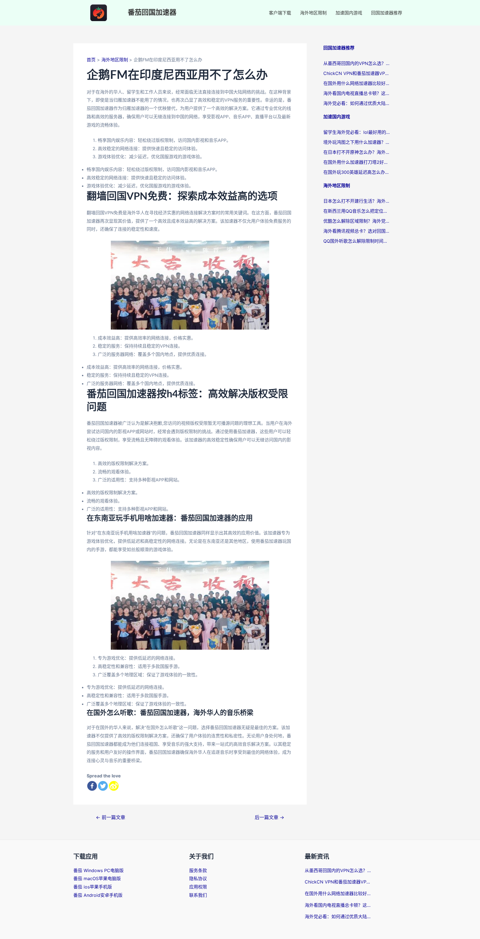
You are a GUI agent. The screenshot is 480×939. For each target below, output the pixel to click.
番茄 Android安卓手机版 (97, 895)
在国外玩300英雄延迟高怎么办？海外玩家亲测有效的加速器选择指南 (356, 172)
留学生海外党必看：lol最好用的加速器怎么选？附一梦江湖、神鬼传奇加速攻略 (356, 132)
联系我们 (198, 895)
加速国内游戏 (349, 13)
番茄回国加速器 (152, 12)
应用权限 (198, 887)
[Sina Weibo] (114, 786)
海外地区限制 (313, 13)
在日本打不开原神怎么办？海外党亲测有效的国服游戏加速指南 (356, 152)
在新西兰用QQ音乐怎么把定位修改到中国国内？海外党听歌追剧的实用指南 (356, 211)
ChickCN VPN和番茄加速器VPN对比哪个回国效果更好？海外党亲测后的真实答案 (356, 73)
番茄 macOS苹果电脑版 (97, 878)
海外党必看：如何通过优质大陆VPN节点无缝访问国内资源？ (356, 103)
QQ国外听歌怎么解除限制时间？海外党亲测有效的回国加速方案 (356, 241)
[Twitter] (103, 786)
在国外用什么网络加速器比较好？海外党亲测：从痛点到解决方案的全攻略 (356, 83)
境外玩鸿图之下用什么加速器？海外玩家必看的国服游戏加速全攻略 (356, 142)
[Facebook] (92, 786)
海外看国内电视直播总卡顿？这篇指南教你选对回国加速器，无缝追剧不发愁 (356, 93)
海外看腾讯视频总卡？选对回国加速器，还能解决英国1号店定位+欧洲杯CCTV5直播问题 (356, 231)
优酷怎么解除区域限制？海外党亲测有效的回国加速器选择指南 (356, 221)
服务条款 (198, 870)
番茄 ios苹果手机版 (92, 887)
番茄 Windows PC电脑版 (98, 870)
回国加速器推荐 (386, 13)
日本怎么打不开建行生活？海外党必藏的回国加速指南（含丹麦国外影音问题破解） (356, 201)
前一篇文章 (110, 817)
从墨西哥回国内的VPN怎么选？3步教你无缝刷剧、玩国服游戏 (356, 63)
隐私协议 (198, 878)
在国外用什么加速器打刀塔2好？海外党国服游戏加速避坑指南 (356, 162)
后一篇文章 (269, 817)
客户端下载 (280, 13)
